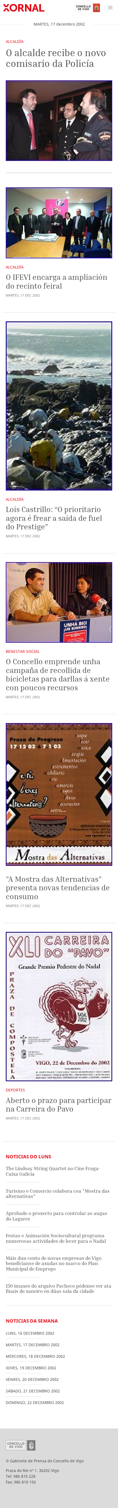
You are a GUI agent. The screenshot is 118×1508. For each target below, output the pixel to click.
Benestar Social (23, 651)
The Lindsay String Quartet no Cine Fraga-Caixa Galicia (53, 1171)
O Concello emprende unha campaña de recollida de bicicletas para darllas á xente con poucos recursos (58, 674)
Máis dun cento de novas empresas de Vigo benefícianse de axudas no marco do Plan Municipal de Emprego (54, 1263)
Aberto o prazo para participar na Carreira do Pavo (58, 1104)
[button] (110, 7)
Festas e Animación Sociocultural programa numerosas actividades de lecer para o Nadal (56, 1238)
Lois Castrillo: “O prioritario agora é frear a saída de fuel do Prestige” (54, 518)
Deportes (15, 1090)
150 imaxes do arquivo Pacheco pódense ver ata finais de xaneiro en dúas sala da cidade (58, 1288)
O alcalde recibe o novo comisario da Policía (56, 58)
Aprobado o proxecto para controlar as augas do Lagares (56, 1216)
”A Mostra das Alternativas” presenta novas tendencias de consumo (58, 887)
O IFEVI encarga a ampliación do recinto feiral (56, 281)
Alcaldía (15, 41)
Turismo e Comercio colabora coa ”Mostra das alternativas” (58, 1193)
